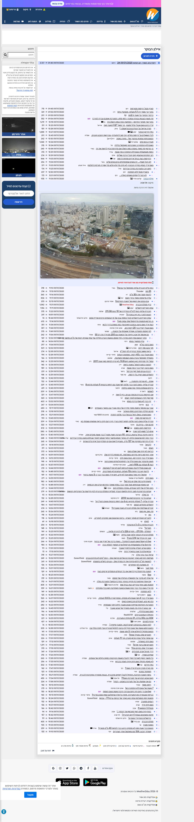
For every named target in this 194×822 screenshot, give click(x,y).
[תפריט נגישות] (4, 811)
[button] (27, 9)
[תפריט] (5, 21)
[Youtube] (95, 768)
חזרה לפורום (149, 56)
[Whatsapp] (74, 768)
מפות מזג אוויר (116, 21)
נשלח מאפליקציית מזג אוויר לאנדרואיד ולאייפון (135, 283)
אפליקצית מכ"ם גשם (146, 805)
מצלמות (16, 21)
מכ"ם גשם (134, 21)
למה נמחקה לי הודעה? (25, 90)
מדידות (100, 21)
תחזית (63, 21)
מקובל (30, 794)
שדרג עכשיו (57, 3)
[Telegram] (81, 768)
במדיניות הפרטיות (11, 788)
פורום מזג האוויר (82, 21)
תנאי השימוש (12, 105)
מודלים (48, 21)
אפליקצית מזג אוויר (147, 797)
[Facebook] (88, 768)
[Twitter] (67, 768)
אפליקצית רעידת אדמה (145, 801)
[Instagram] (60, 768)
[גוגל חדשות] (53, 768)
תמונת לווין (32, 21)
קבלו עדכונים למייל (17, 186)
